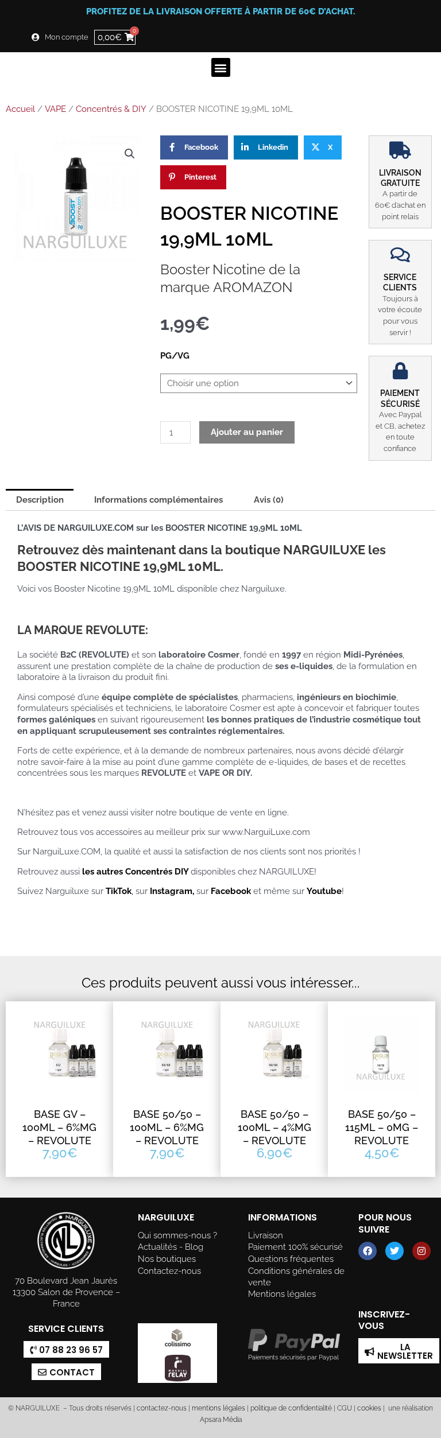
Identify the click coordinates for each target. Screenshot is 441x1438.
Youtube (324, 891)
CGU (344, 1408)
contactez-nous (161, 1408)
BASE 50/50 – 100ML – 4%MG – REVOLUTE (274, 1127)
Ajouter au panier (247, 432)
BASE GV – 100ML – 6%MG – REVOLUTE (59, 1127)
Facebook (231, 891)
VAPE (55, 109)
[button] (220, 67)
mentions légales (218, 1408)
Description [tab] (40, 499)
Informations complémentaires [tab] (158, 499)
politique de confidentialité (291, 1408)
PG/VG (174, 355)
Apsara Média (221, 1420)
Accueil (20, 109)
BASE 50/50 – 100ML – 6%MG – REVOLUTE (167, 1127)
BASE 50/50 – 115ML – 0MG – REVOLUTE (381, 1127)
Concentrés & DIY (111, 109)
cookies (369, 1408)
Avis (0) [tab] (269, 499)
